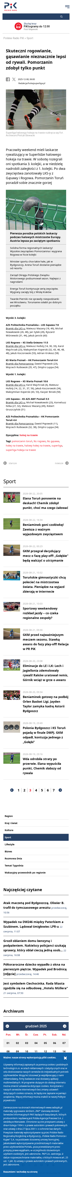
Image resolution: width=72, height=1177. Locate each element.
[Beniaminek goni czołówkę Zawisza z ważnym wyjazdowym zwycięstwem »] (11, 527)
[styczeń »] (64, 1026)
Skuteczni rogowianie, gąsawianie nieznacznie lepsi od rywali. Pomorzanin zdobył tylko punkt (36, 59)
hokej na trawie (29, 435)
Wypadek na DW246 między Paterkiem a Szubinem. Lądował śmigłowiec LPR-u (33, 926)
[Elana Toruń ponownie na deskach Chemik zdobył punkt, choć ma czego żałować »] (11, 501)
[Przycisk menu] (67, 7)
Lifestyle (9, 844)
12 (45, 1051)
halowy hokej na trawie (37, 445)
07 (63, 1043)
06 (54, 1043)
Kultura (9, 830)
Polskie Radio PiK (13, 38)
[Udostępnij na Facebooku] (9, 79)
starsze (13, 463)
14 (63, 1051)
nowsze (59, 463)
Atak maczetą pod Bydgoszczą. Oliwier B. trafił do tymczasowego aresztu (35, 907)
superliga (57, 445)
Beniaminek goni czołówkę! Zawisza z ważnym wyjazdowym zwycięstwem (43, 529)
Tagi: (9, 441)
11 (36, 1051)
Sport (30, 38)
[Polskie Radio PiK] (11, 7)
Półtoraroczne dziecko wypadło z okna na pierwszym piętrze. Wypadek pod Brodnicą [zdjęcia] (35, 969)
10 (26, 1051)
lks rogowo (40, 441)
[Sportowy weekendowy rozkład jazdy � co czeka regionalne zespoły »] (11, 611)
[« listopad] (7, 1026)
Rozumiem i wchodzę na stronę (20, 1171)
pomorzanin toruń (22, 441)
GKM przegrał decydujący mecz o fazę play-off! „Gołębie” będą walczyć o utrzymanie (45, 555)
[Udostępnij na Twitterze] (15, 79)
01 (8, 1043)
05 (45, 1043)
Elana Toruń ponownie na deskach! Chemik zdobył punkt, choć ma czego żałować (45, 503)
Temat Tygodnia (14, 865)
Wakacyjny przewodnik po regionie (25, 872)
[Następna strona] (60, 790)
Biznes (8, 851)
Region (9, 816)
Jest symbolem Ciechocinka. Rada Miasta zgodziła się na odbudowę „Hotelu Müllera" (35, 988)
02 (17, 1043)
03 (26, 1043)
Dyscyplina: (12, 435)
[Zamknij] (65, 1058)
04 (36, 1043)
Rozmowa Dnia (13, 858)
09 (17, 1051)
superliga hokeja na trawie (21, 450)
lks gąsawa (53, 441)
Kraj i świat (11, 823)
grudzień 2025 (36, 1026)
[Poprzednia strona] (12, 790)
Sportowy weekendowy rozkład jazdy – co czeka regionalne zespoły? (40, 613)
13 (54, 1051)
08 (8, 1051)
